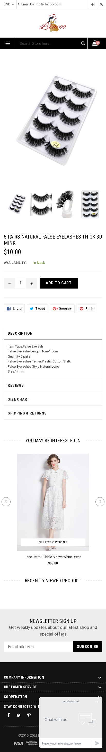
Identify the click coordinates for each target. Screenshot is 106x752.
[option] (16, 207)
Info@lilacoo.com (48, 4)
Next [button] (99, 501)
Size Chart (19, 399)
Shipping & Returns (27, 413)
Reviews (16, 385)
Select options (53, 542)
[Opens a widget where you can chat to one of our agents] (70, 722)
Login (92, 4)
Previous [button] (6, 501)
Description (20, 333)
